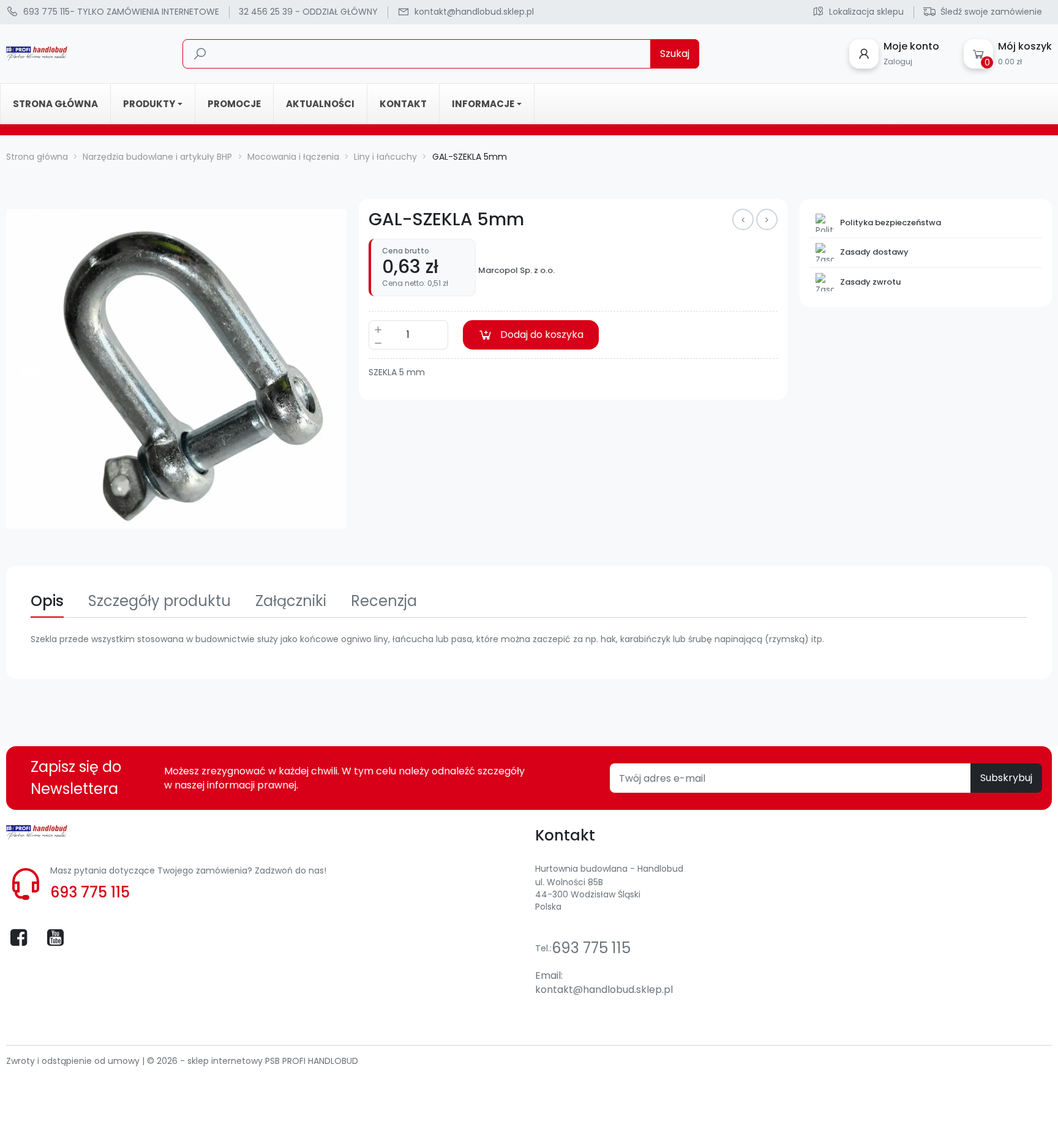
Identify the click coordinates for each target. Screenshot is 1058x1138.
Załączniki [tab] (290, 601)
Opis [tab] (47, 601)
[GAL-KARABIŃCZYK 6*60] (743, 219)
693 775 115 (90, 892)
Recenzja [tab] (384, 601)
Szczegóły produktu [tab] (159, 601)
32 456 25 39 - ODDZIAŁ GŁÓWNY (308, 12)
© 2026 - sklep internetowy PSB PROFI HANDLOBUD (252, 1061)
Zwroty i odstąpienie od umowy (74, 1061)
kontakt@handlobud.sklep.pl (604, 990)
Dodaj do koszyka (541, 335)
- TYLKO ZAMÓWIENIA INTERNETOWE (121, 12)
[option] (176, 369)
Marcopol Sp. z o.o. (516, 270)
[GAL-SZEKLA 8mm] (767, 219)
